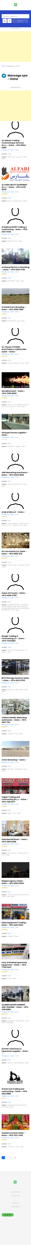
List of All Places (15, 1192)
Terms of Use (16, 1195)
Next (15, 1157)
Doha (9, 154)
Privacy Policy (15, 1206)
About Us (15, 1203)
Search (20, 21)
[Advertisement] (15, 46)
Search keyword (3, 16)
